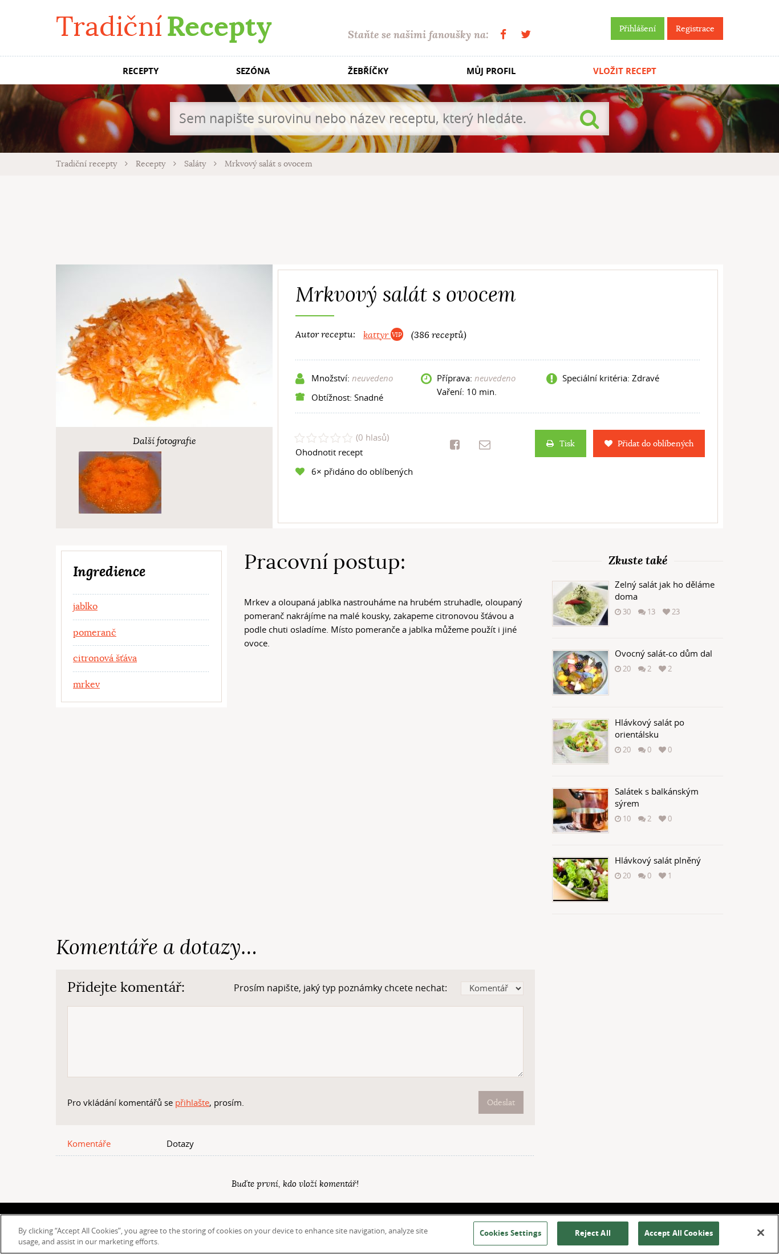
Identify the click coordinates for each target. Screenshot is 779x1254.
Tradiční (163, 26)
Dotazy (180, 1143)
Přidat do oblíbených (655, 443)
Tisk (567, 443)
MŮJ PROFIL (491, 71)
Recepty (152, 163)
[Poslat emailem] (484, 444)
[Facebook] (503, 34)
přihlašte (192, 1102)
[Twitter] (526, 34)
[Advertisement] (389, 218)
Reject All (593, 1233)
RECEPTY (141, 71)
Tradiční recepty (87, 163)
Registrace (695, 28)
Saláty (196, 163)
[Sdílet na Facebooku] (455, 444)
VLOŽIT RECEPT (624, 71)
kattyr (377, 335)
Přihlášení (637, 28)
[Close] (760, 1232)
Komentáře (89, 1143)
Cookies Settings (510, 1233)
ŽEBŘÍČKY (368, 71)
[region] (389, 1234)
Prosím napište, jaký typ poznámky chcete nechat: (340, 988)
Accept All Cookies (678, 1233)
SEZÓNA (253, 71)
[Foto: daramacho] (120, 482)
